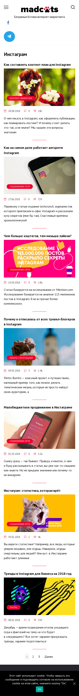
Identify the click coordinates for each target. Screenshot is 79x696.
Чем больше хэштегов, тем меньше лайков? (38, 236)
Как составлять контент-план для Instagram (37, 64)
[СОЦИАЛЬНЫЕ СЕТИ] (39, 192)
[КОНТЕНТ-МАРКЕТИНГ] (39, 104)
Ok (39, 689)
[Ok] (74, 683)
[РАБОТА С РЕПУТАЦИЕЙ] (39, 363)
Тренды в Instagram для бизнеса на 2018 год (38, 573)
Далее (48, 656)
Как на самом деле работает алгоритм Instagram (33, 150)
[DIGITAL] (39, 613)
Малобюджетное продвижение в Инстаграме (38, 407)
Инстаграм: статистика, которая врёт (32, 490)
